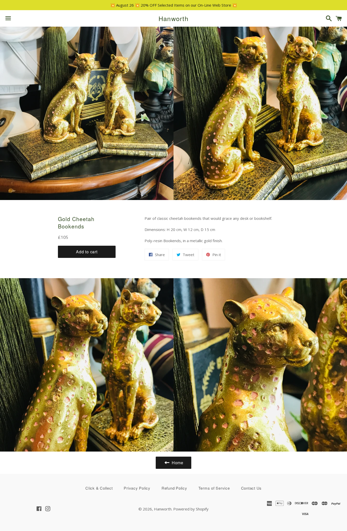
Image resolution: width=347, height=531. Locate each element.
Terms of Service (214, 488)
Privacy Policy (137, 488)
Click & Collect (99, 488)
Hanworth (173, 18)
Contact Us (251, 488)
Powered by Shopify (191, 508)
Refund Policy (174, 488)
